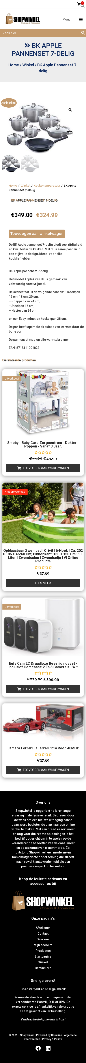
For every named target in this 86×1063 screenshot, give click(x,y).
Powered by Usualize (49, 1035)
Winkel (28, 65)
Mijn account (43, 945)
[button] (82, 5)
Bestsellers (43, 968)
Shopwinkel (27, 1035)
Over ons (43, 939)
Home (13, 65)
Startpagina (43, 956)
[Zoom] (70, 110)
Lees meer (43, 583)
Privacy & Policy (52, 1039)
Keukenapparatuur (47, 185)
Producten (43, 951)
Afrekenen (43, 928)
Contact (43, 933)
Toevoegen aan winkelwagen (37, 233)
